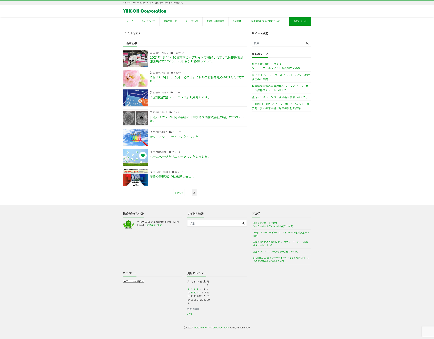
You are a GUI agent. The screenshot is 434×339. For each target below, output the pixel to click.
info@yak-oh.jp (154, 225)
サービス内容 (191, 21)
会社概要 (237, 21)
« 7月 (190, 314)
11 (192, 292)
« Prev (179, 192)
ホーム (130, 21)
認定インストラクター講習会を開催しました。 (280, 97)
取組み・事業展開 (215, 21)
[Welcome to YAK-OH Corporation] (144, 10)
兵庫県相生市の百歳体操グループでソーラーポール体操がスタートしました (280, 88)
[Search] (307, 43)
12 (195, 292)
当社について (148, 21)
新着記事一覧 (170, 21)
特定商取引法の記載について (265, 21)
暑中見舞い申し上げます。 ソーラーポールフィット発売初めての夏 (281, 66)
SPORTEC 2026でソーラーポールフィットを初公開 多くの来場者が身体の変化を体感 (281, 106)
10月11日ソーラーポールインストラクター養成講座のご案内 (281, 77)
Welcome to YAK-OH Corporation (211, 327)
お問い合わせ (300, 21)
